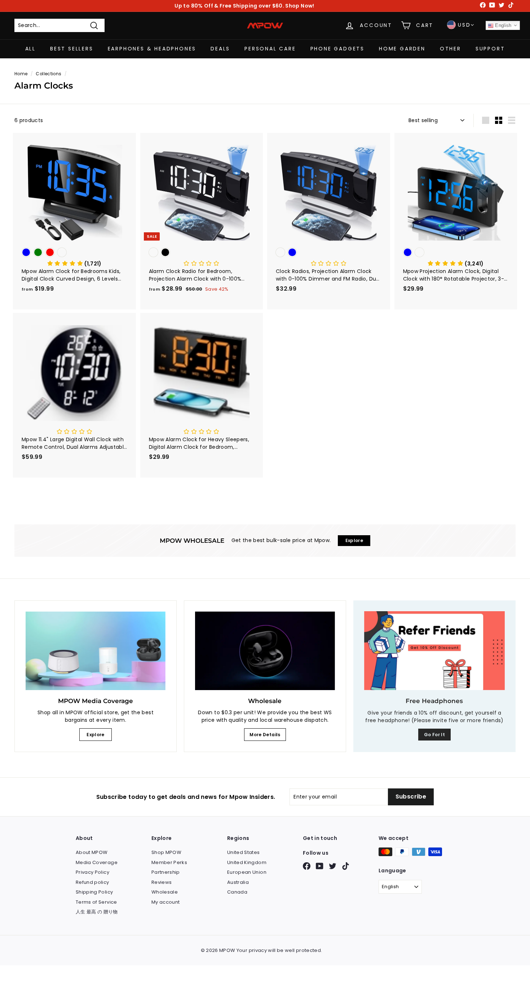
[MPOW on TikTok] (345, 866)
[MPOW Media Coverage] (95, 651)
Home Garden (402, 48)
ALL (30, 48)
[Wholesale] (265, 651)
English (503, 25)
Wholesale (164, 892)
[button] (74, 263)
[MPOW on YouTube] (319, 866)
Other (450, 48)
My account (165, 902)
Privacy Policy (92, 872)
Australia (238, 882)
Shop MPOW (166, 852)
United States (243, 852)
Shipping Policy (94, 892)
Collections (48, 74)
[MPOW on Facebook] (306, 866)
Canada (237, 892)
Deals (220, 48)
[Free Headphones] (434, 650)
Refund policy (92, 882)
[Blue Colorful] (456, 253)
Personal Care (270, 48)
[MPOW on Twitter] (332, 866)
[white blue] (328, 253)
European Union (246, 872)
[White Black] (202, 253)
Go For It (434, 735)
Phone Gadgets (337, 48)
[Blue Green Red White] (74, 253)
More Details (264, 735)
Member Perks (169, 862)
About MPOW (92, 852)
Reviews (161, 882)
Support (490, 48)
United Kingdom (246, 862)
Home (20, 74)
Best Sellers (71, 48)
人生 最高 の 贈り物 (97, 911)
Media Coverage (97, 862)
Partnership (165, 872)
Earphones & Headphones (152, 48)
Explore (95, 735)
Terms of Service (96, 902)
